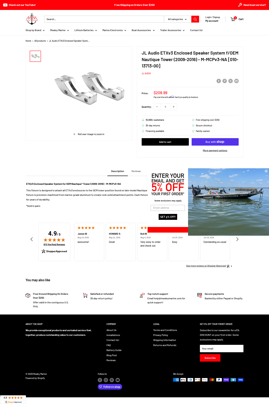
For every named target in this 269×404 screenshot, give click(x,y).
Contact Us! (196, 30)
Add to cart (165, 141)
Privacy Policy (160, 334)
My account (211, 20)
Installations (113, 334)
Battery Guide (114, 350)
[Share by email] (236, 80)
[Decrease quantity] (157, 106)
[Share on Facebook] (219, 80)
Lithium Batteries (84, 30)
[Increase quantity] (173, 106)
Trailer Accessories (170, 30)
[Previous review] (31, 240)
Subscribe (210, 357)
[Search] (195, 19)
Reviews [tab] (136, 171)
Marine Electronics (112, 30)
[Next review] (237, 240)
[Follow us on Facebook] (100, 380)
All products (40, 40)
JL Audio (146, 73)
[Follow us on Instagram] (106, 380)
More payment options (215, 150)
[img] (54, 240)
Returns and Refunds (164, 345)
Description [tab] (117, 171)
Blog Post (111, 355)
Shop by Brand (33, 30)
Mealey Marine (58, 30)
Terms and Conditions (165, 329)
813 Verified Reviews (54, 244)
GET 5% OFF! (168, 216)
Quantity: (147, 106)
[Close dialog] (266, 171)
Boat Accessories (141, 30)
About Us (111, 329)
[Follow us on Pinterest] (112, 380)
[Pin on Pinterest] (224, 80)
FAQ (108, 345)
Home (28, 40)
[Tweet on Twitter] (230, 80)
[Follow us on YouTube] (118, 380)
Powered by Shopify (35, 378)
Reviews (111, 360)
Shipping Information (164, 339)
